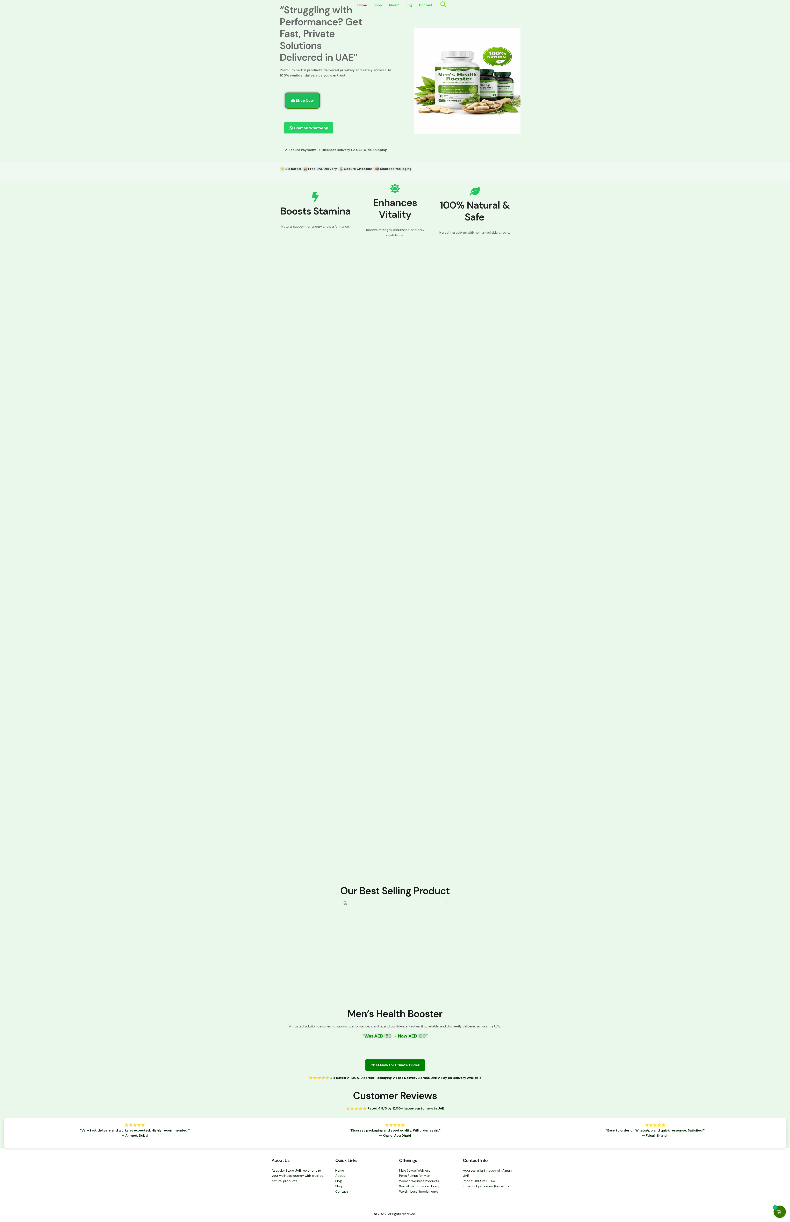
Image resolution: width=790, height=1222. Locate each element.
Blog (408, 5)
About (394, 5)
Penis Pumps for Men (414, 1175)
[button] (443, 5)
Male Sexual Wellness (414, 1170)
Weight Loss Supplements (418, 1191)
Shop (378, 5)
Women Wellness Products (419, 1181)
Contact (426, 5)
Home (362, 5)
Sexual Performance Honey (419, 1186)
